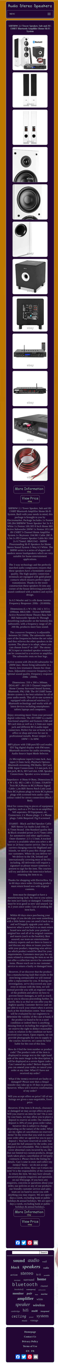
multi (35, 1310)
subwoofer (42, 1290)
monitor (18, 1293)
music (24, 1320)
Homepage (30, 1331)
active (14, 1275)
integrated (45, 1311)
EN (27, 1351)
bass (36, 1294)
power (31, 1317)
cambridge (15, 1311)
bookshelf (18, 1289)
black (15, 1267)
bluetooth (25, 1284)
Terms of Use (30, 1346)
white (40, 1299)
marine (44, 1294)
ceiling (19, 1316)
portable (47, 1275)
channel (44, 1286)
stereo (27, 1273)
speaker (22, 1304)
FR (32, 1351)
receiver (17, 1280)
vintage (34, 1320)
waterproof (30, 1289)
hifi (26, 1310)
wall (44, 1261)
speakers (31, 1266)
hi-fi (38, 1274)
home (41, 1279)
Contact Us (30, 1336)
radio (46, 1267)
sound (19, 1260)
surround (28, 1279)
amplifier (25, 1298)
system (43, 1315)
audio (33, 1260)
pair (29, 1293)
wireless (39, 1305)
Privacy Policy (30, 1341)
